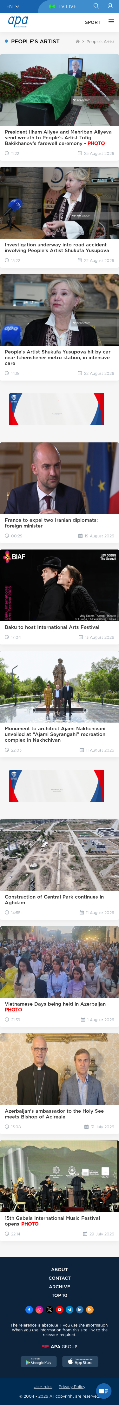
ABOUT (59, 1269)
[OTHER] (109, 22)
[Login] (110, 6)
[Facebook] (29, 1310)
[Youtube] (59, 1310)
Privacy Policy (72, 1386)
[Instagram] (39, 1310)
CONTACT (60, 1278)
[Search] (96, 6)
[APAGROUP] (59, 1346)
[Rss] (90, 1310)
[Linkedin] (79, 1310)
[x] (49, 1310)
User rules (43, 1386)
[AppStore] (80, 1362)
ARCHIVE (59, 1286)
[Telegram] (69, 1310)
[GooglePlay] (39, 1362)
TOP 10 (59, 1295)
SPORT (93, 22)
